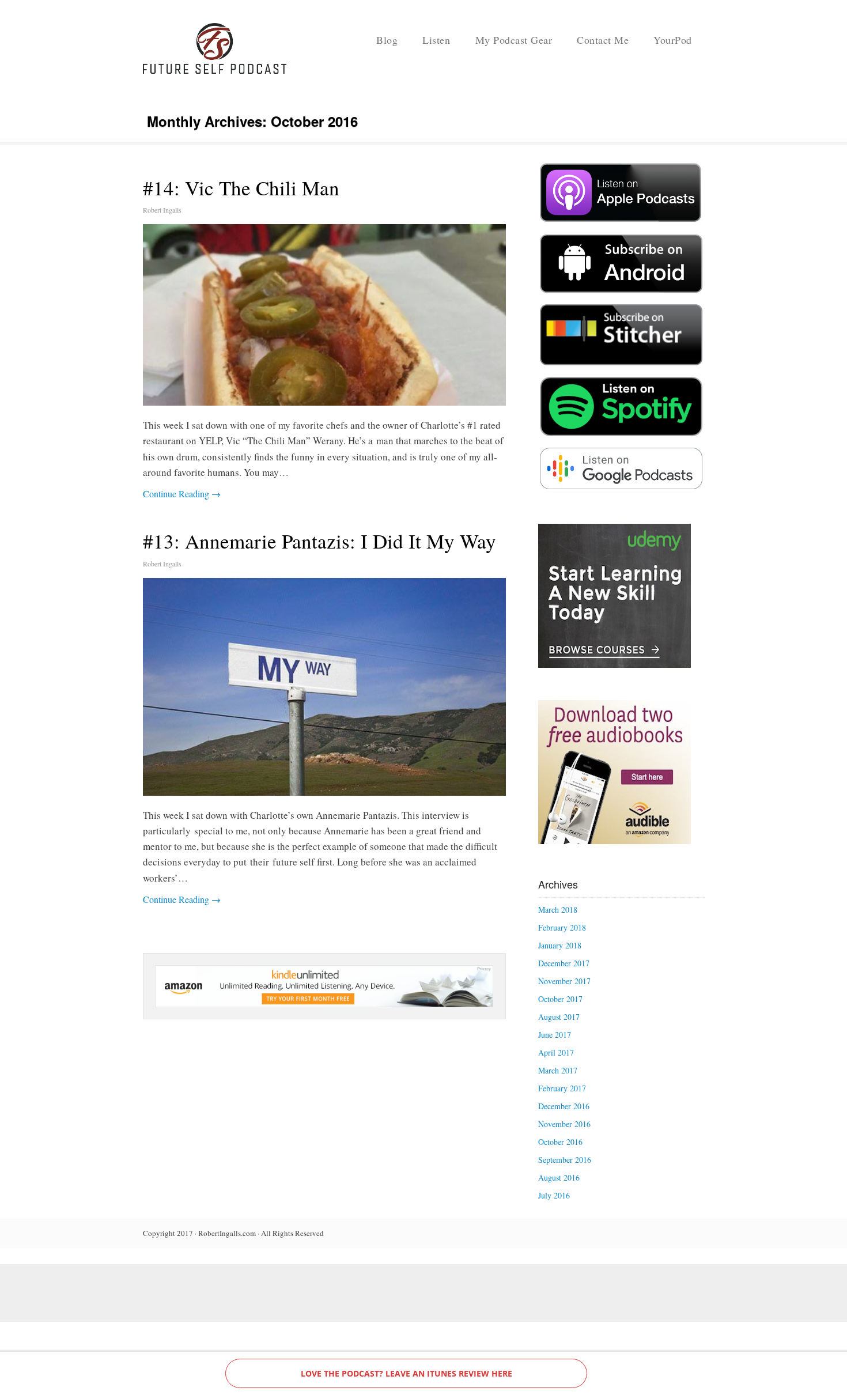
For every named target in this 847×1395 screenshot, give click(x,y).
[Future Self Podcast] (215, 70)
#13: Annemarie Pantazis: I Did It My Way (319, 540)
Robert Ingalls (162, 209)
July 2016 (554, 1195)
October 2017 (560, 998)
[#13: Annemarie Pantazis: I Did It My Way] (324, 687)
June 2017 (554, 1034)
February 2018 (562, 927)
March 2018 (557, 909)
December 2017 (563, 963)
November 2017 (564, 981)
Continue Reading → (182, 493)
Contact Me (603, 40)
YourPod (672, 40)
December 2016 (563, 1106)
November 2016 (564, 1123)
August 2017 (559, 1016)
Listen (436, 40)
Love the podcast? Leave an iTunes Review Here (406, 1373)
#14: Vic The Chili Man (241, 187)
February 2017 (562, 1088)
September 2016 (564, 1159)
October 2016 (560, 1141)
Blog (387, 40)
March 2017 (557, 1070)
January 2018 (559, 945)
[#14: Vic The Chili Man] (324, 315)
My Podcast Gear (514, 40)
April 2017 (556, 1052)
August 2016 (559, 1177)
